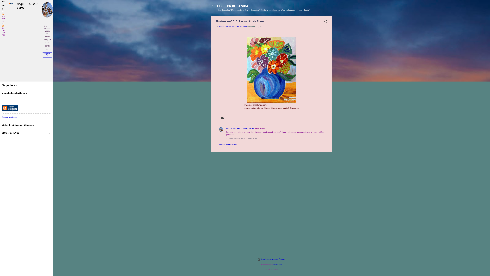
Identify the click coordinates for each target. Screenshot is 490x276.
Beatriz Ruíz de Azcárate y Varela (240, 128)
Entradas (3, 18)
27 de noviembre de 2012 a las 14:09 (241, 138)
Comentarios (3, 31)
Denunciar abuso (9, 117)
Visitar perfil (47, 55)
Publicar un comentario (228, 144)
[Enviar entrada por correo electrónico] (222, 119)
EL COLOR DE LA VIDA (232, 6)
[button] (325, 22)
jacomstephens (277, 264)
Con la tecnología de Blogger (273, 259)
